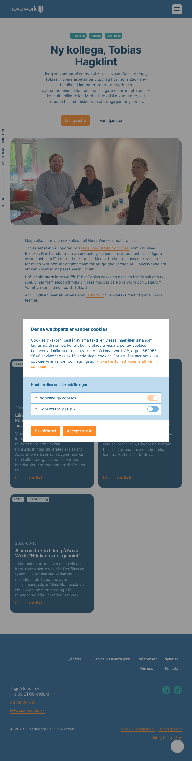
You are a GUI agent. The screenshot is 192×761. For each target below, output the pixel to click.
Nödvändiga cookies (57, 398)
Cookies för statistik (57, 409)
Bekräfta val (45, 431)
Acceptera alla (79, 431)
